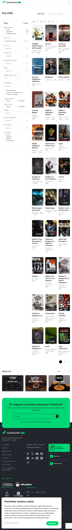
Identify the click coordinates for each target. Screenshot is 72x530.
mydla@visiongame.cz (34, 447)
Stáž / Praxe (6, 455)
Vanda (63, 513)
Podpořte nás (6, 451)
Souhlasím (52, 523)
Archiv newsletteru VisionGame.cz (9, 469)
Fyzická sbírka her (9, 461)
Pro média (5, 458)
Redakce (4, 448)
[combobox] (16, 41)
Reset (26, 23)
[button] (62, 21)
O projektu (6, 445)
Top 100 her (6, 464)
